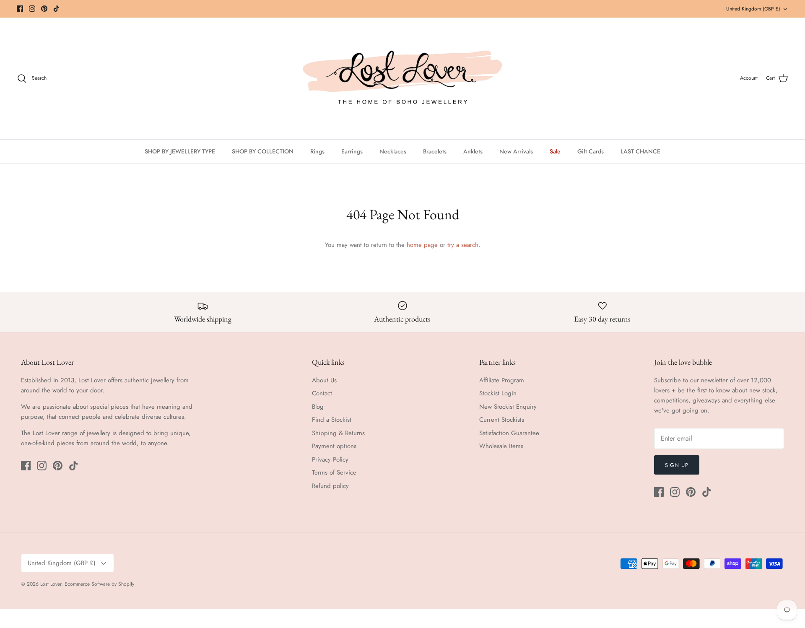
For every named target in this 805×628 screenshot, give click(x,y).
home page (422, 244)
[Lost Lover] (402, 78)
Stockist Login (498, 393)
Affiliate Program (501, 380)
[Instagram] (32, 8)
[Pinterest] (44, 8)
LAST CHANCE (640, 151)
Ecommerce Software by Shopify (99, 584)
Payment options (334, 446)
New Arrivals (516, 151)
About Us (324, 380)
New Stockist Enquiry (508, 406)
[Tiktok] (56, 8)
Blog (318, 406)
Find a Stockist (331, 419)
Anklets (473, 151)
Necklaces (392, 151)
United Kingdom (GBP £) (753, 9)
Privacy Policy (330, 459)
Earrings (352, 151)
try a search (462, 244)
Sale (555, 151)
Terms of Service (334, 472)
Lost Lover (50, 584)
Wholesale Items (501, 446)
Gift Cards (590, 151)
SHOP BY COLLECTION (262, 151)
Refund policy (330, 485)
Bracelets (435, 151)
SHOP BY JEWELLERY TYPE (180, 151)
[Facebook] (20, 8)
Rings (317, 151)
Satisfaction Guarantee (509, 433)
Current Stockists (501, 419)
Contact (322, 393)
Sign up (676, 465)
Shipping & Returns (338, 433)
